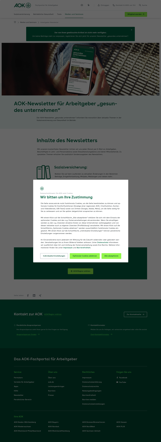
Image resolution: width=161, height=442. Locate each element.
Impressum (68, 248)
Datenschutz (102, 242)
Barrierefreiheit (83, 248)
